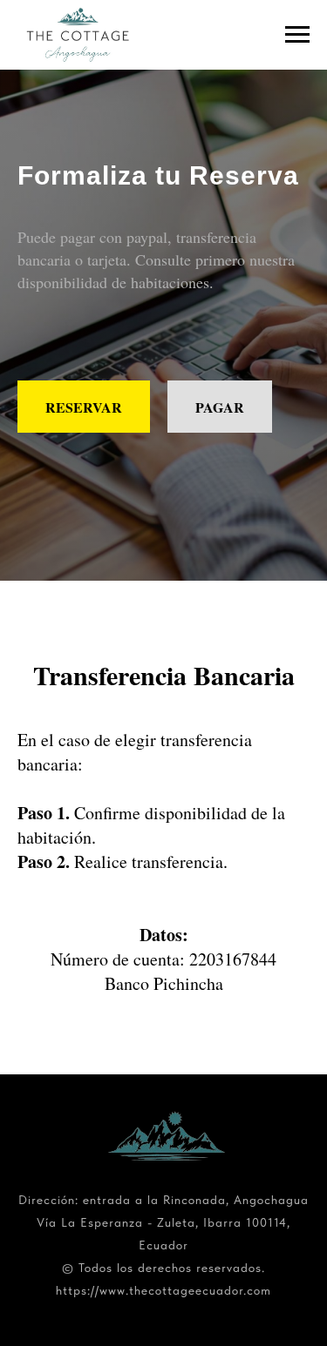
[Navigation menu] (297, 35)
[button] (219, 790)
